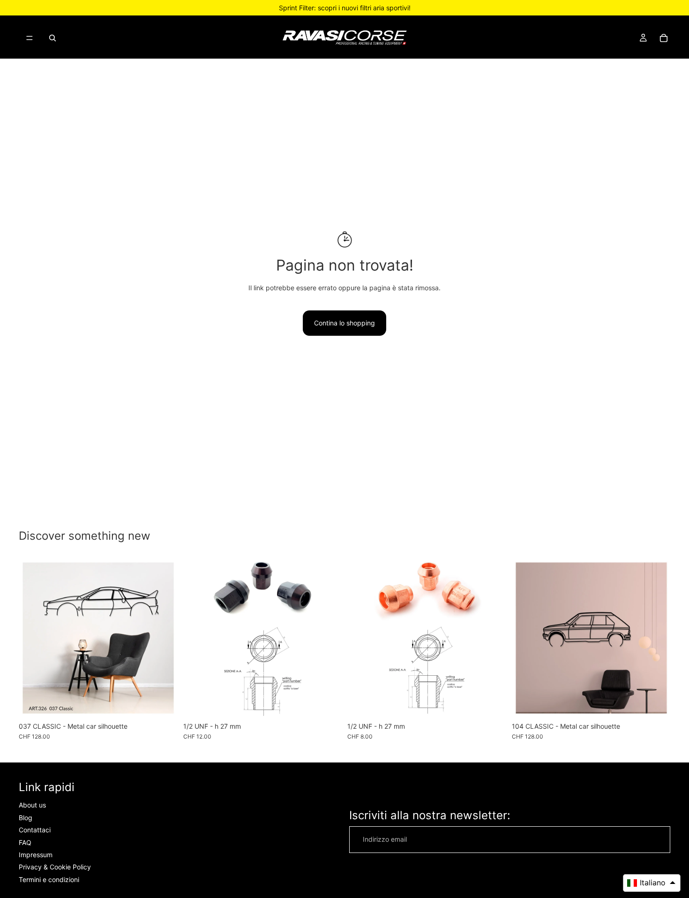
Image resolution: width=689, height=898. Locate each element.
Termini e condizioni (49, 879)
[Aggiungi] (327, 702)
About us (32, 805)
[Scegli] (163, 702)
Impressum (35, 855)
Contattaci (35, 830)
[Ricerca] (52, 38)
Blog (25, 818)
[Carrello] (663, 38)
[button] (652, 883)
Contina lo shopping (344, 323)
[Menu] (29, 38)
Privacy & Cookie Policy (55, 867)
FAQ (25, 842)
